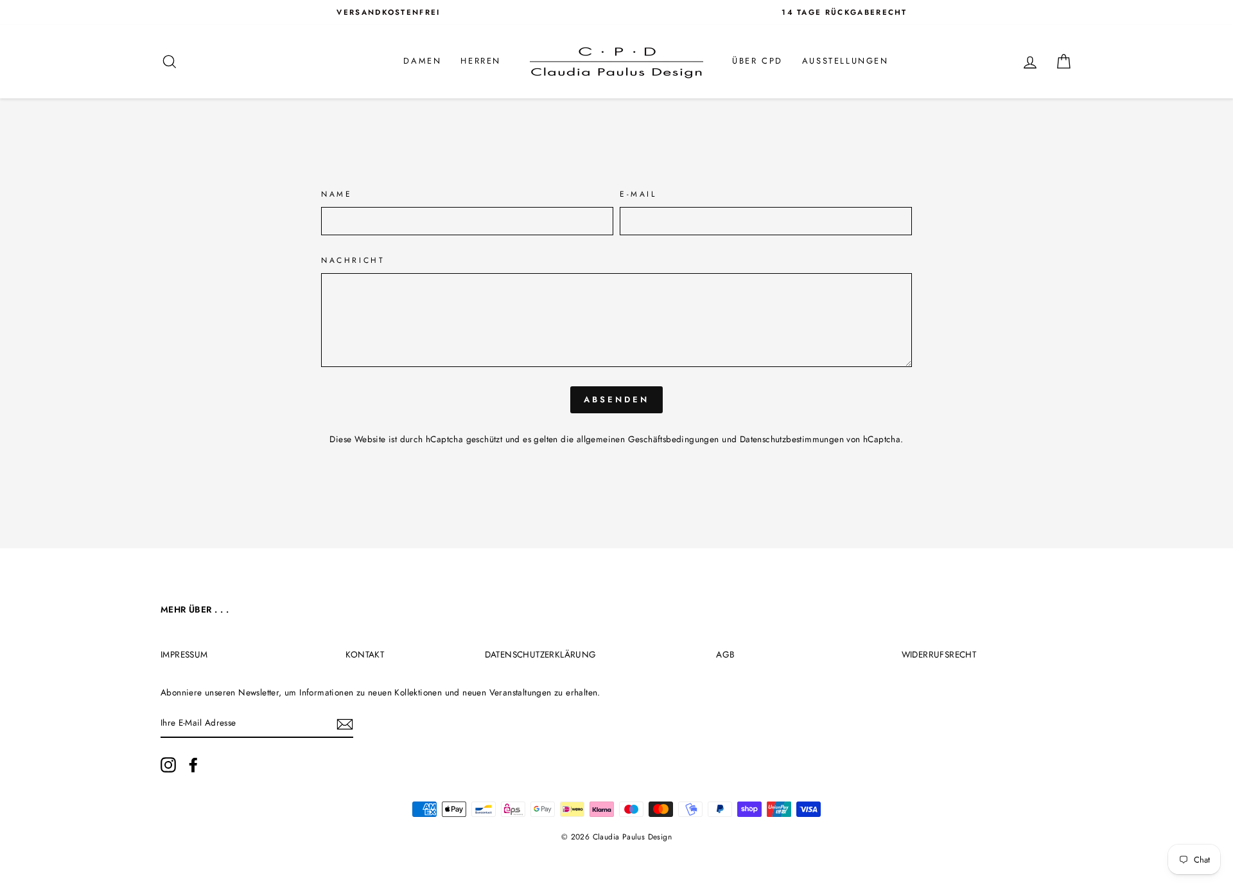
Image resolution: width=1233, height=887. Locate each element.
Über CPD (757, 61)
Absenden (616, 399)
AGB (725, 654)
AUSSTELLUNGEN (845, 61)
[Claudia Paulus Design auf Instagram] (168, 765)
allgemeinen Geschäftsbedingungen (648, 439)
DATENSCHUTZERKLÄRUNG (541, 654)
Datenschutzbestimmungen (792, 439)
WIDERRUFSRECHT (939, 654)
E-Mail (638, 194)
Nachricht (353, 260)
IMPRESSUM (184, 654)
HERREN (480, 61)
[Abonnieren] (345, 723)
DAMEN (422, 61)
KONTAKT (364, 654)
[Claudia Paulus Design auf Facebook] (193, 765)
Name (336, 194)
